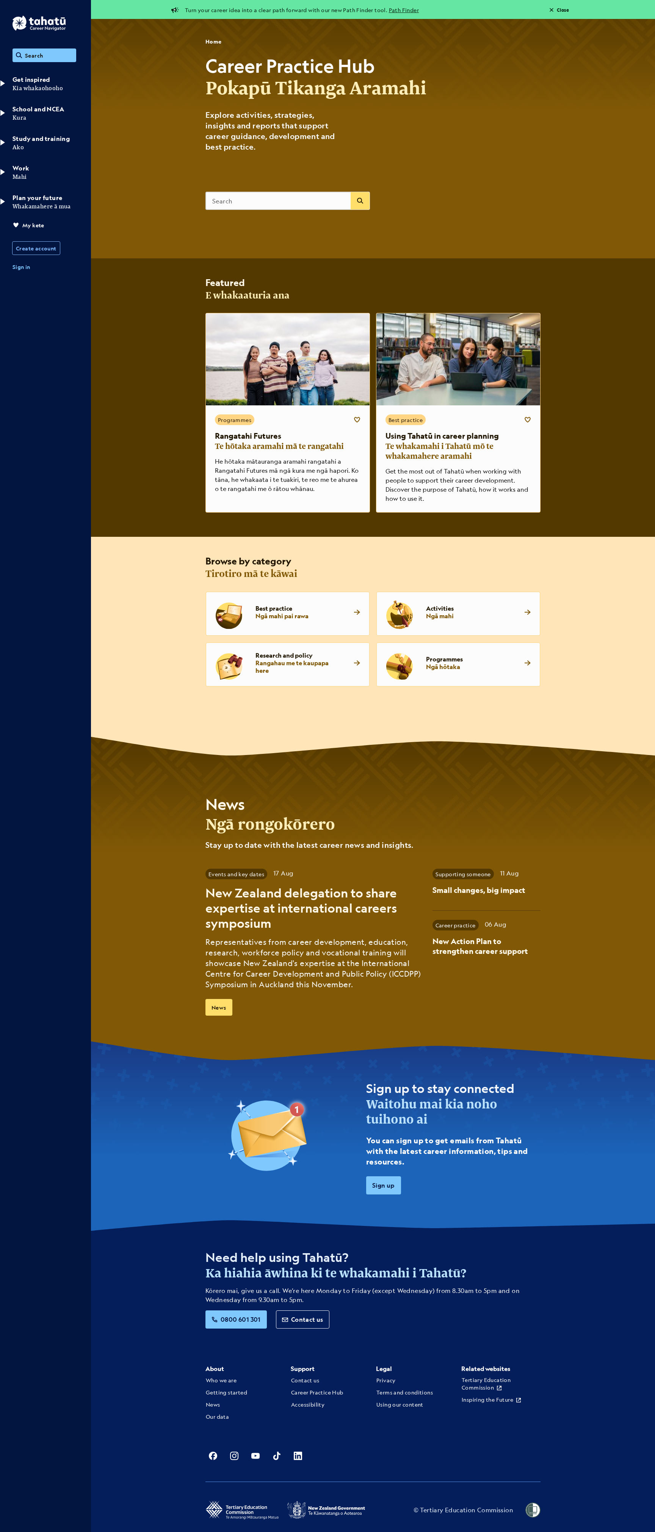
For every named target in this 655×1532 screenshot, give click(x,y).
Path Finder (404, 9)
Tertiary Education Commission (486, 1383)
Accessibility (307, 1404)
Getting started (226, 1392)
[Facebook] (213, 1455)
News (219, 1007)
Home (213, 41)
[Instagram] (234, 1455)
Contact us (307, 1319)
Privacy (386, 1380)
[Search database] (360, 200)
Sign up (383, 1185)
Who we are (221, 1380)
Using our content (399, 1404)
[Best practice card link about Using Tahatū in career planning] (458, 412)
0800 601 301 (241, 1319)
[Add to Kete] (357, 419)
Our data (217, 1416)
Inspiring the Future (487, 1399)
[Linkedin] (298, 1455)
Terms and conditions (404, 1392)
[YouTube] (255, 1455)
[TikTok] (276, 1455)
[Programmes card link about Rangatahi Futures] (288, 412)
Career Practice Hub (317, 1392)
